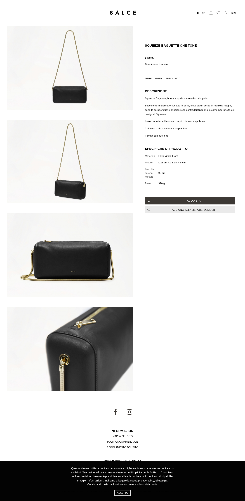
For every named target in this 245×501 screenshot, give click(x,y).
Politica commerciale (122, 441)
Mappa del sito (122, 436)
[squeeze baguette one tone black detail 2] (70, 349)
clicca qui (161, 480)
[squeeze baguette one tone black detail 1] (70, 255)
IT (198, 12)
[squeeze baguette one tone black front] (70, 68)
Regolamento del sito (122, 447)
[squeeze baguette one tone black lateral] (70, 162)
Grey (159, 78)
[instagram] (129, 413)
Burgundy (173, 78)
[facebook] (115, 413)
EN (203, 12)
